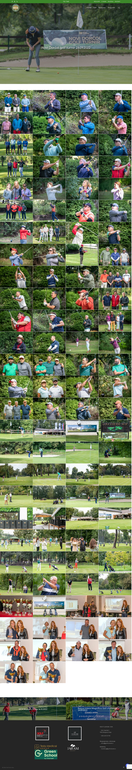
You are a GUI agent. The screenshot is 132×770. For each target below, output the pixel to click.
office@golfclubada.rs (107, 743)
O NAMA (103, 1)
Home (88, 8)
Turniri (68, 43)
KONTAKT (117, 1)
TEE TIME (66, 1)
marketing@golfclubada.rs (108, 748)
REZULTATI (97, 1)
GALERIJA (110, 1)
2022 (63, 43)
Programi (111, 8)
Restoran (102, 8)
